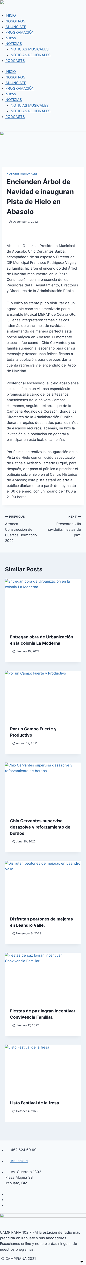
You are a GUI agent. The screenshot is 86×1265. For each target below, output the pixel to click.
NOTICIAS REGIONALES (31, 55)
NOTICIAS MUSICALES (30, 49)
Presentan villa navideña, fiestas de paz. (64, 526)
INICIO (10, 15)
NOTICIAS (13, 44)
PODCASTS (15, 61)
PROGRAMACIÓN (19, 32)
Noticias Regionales (22, 173)
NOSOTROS (15, 21)
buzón (10, 38)
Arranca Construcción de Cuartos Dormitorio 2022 (21, 529)
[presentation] (43, 604)
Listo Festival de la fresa (34, 1102)
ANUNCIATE (15, 27)
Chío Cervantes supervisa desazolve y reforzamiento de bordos (40, 827)
